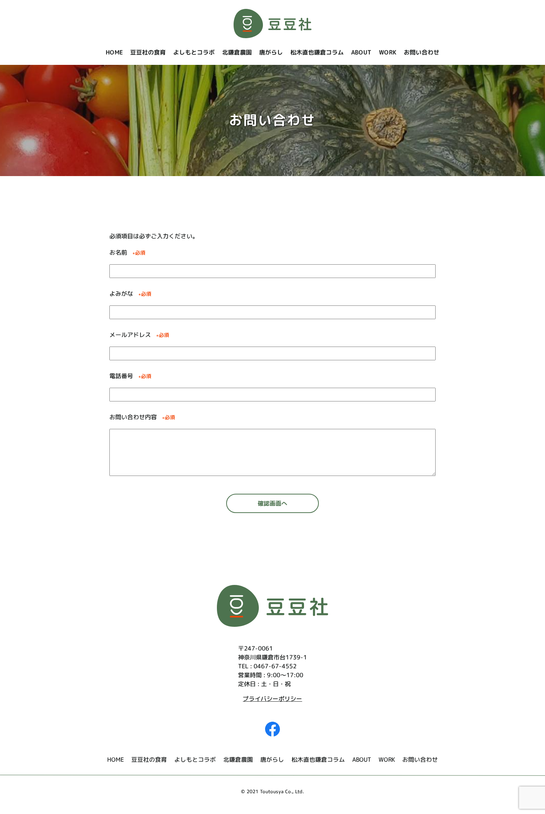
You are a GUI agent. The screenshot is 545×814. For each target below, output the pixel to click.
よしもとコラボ (194, 52)
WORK (387, 52)
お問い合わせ (421, 52)
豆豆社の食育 (148, 52)
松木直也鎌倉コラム (317, 52)
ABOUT (361, 52)
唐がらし (271, 52)
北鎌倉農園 (237, 52)
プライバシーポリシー (272, 699)
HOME (114, 52)
